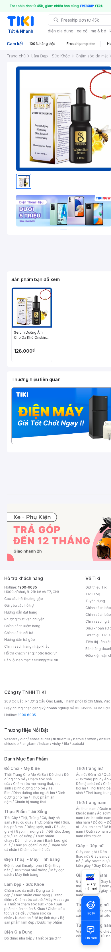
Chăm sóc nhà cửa (35, 849)
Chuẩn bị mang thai (30, 802)
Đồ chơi (55, 774)
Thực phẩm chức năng (31, 895)
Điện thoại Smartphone (23, 865)
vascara (10, 739)
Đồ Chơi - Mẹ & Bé (22, 768)
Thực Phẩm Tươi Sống (25, 811)
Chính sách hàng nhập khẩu (27, 646)
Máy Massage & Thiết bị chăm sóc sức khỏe (36, 901)
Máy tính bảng (26, 874)
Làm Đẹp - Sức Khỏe (24, 884)
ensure (105, 739)
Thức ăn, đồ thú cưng (30, 845)
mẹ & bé (98, 30)
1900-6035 (27, 587)
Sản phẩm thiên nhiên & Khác (33, 906)
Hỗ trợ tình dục (45, 918)
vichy (56, 743)
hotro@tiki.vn (46, 653)
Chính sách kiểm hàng (22, 626)
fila (66, 743)
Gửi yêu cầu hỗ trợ (19, 605)
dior (23, 739)
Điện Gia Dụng (18, 932)
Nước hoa (23, 918)
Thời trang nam (91, 802)
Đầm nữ (94, 774)
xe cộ (82, 30)
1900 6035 (27, 715)
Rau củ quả (22, 822)
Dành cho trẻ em (28, 840)
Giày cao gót (86, 852)
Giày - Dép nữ (90, 845)
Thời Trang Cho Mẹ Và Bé (25, 774)
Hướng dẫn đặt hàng (20, 612)
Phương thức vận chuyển (24, 619)
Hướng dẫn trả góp (19, 639)
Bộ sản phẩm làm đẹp (34, 920)
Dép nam (101, 886)
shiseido (11, 743)
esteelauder (40, 739)
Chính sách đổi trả (18, 633)
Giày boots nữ (94, 861)
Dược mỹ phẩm (49, 922)
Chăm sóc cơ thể (29, 899)
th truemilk (61, 739)
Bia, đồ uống (22, 836)
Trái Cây (11, 818)
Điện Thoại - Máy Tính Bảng (32, 859)
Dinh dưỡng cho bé (29, 788)
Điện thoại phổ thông (30, 870)
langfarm (29, 743)
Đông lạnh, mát (38, 827)
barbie (78, 739)
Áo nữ (80, 774)
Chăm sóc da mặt (18, 890)
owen (91, 739)
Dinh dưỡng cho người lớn (34, 793)
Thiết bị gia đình (48, 938)
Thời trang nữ (89, 768)
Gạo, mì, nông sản (31, 831)
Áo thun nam (86, 809)
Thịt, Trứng (30, 818)
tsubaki (78, 743)
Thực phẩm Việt (47, 822)
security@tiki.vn (45, 660)
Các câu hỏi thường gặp (23, 598)
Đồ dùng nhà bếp (18, 938)
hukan (44, 743)
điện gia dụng (60, 30)
